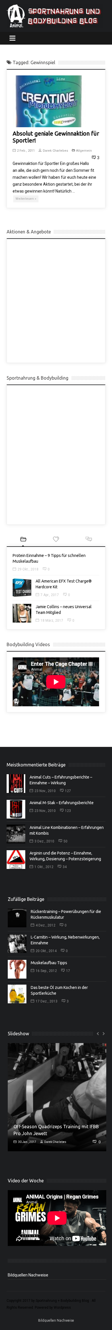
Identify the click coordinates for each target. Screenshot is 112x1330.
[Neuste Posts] (23, 539)
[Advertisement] (56, 301)
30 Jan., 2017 (27, 1141)
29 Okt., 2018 (28, 569)
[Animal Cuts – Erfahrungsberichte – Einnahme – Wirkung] (16, 783)
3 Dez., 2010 (44, 841)
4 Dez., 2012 (45, 925)
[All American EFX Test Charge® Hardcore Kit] (22, 587)
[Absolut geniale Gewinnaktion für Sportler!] (49, 101)
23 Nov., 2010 (45, 791)
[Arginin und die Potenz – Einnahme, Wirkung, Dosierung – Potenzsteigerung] (16, 859)
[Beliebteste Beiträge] (56, 539)
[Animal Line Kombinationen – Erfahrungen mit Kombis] (16, 834)
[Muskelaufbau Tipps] (17, 969)
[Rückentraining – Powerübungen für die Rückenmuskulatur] (17, 918)
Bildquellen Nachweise (28, 1275)
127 (68, 791)
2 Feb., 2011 (26, 151)
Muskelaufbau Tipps (49, 962)
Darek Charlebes (55, 151)
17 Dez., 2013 (46, 1001)
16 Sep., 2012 (46, 971)
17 (68, 971)
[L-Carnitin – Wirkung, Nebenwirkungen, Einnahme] (17, 943)
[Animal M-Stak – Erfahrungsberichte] (16, 809)
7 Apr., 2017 (49, 595)
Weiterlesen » (26, 199)
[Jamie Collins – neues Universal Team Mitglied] (22, 613)
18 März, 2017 (51, 621)
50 (65, 841)
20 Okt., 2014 (46, 951)
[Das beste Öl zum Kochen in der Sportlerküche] (17, 994)
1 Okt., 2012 (43, 867)
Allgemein (84, 151)
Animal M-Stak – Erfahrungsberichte (62, 802)
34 (65, 867)
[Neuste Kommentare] (88, 539)
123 (68, 811)
